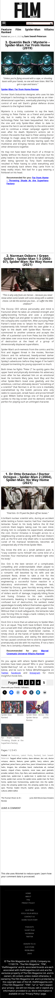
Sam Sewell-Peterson (35, 36)
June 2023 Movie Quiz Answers (42, 798)
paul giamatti (47, 770)
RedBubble (29, 950)
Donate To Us (29, 944)
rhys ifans (24, 773)
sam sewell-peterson (37, 773)
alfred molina (22, 758)
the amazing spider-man (17, 785)
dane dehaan (34, 758)
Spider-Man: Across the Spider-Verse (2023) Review (37, 717)
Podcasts (29, 927)
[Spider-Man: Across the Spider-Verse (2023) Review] (37, 707)
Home (28, 893)
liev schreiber (20, 767)
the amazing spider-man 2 (39, 785)
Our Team (29, 910)
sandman (49, 773)
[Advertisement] (27, 219)
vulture (4, 791)
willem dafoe (13, 791)
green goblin (30, 761)
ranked (11, 773)
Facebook (29, 933)
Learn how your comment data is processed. (26, 875)
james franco (15, 764)
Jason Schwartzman (39, 764)
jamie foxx (25, 764)
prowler (4, 773)
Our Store (29, 947)
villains (50, 788)
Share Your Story (29, 920)
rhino (17, 773)
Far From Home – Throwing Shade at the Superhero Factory (12, 740)
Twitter (29, 936)
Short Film (30, 930)
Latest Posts (26, 755)
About (28, 896)
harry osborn (43, 761)
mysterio (25, 770)
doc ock (44, 758)
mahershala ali (40, 767)
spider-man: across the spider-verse (21, 779)
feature (20, 761)
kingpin (10, 767)
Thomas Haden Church (16, 788)
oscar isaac (35, 770)
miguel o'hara (14, 770)
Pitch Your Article (29, 913)
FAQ (28, 899)
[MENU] (4, 23)
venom (43, 788)
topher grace (33, 788)
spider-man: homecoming (18, 782)
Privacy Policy (28, 903)
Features (15, 755)
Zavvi (29, 953)
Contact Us (29, 916)
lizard (30, 767)
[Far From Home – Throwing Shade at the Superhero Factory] (12, 730)
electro (12, 761)
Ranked (37, 755)
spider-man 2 (17, 776)
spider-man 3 (30, 776)
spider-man (5, 776)
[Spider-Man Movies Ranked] (12, 707)
